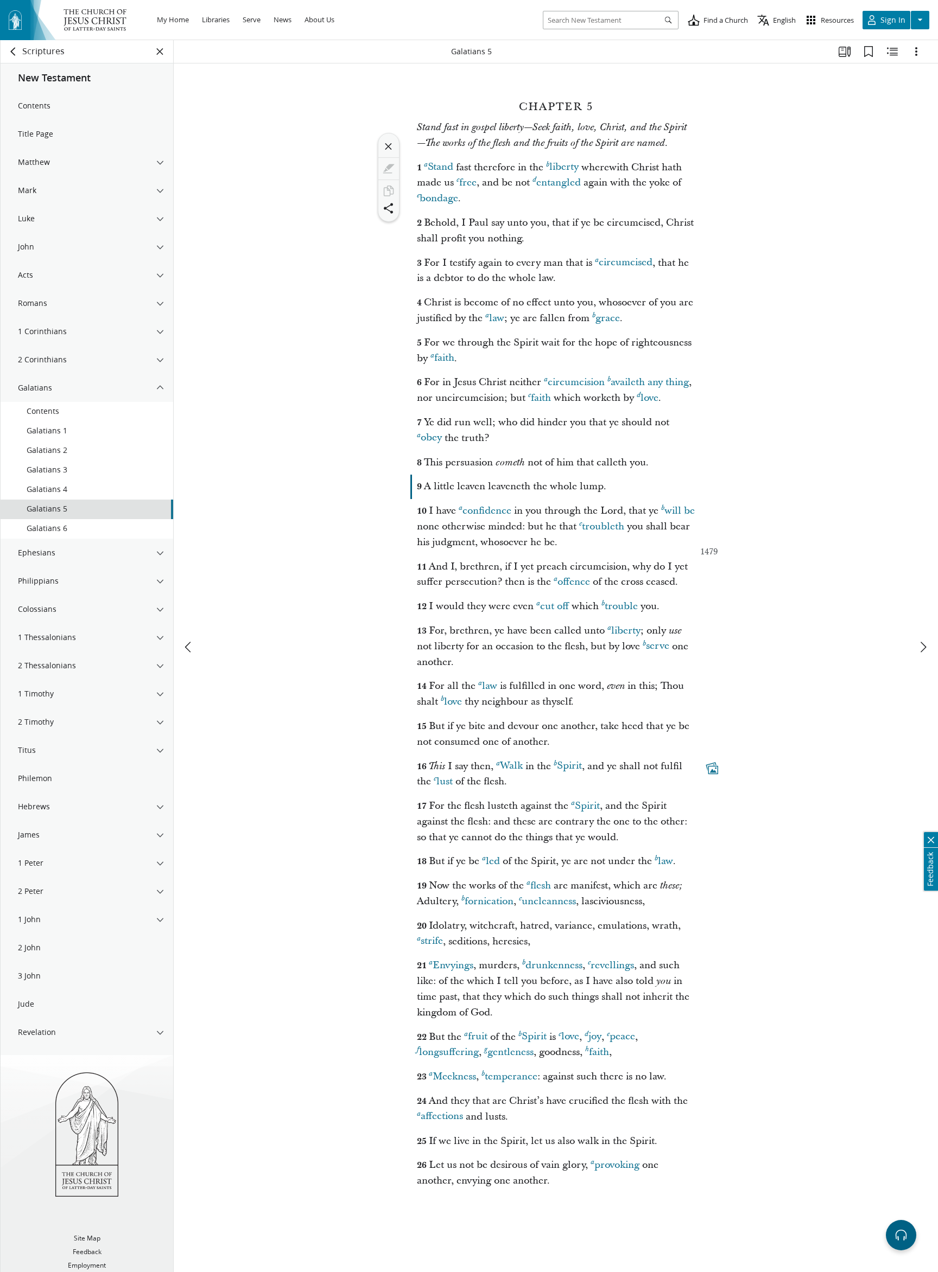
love (649, 398)
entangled (558, 182)
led (493, 861)
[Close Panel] (160, 51)
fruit (477, 1037)
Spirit (569, 766)
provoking (616, 1165)
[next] (923, 647)
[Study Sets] (844, 51)
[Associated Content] (712, 768)
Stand (440, 167)
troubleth (603, 526)
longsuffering (449, 1052)
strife (432, 941)
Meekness (454, 1076)
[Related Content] (892, 51)
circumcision (576, 382)
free (468, 182)
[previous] (189, 647)
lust (444, 781)
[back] (13, 51)
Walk (511, 766)
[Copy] (388, 191)
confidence (486, 510)
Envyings (453, 965)
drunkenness (553, 965)
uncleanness (549, 901)
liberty (564, 167)
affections (442, 1116)
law (496, 318)
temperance (511, 1076)
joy (594, 1037)
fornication (489, 901)
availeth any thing (650, 382)
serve (657, 646)
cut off (554, 606)
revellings (612, 965)
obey (431, 438)
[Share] (388, 208)
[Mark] (388, 168)
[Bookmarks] (868, 51)
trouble (621, 606)
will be (679, 510)
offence (573, 582)
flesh (540, 885)
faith (444, 358)
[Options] (916, 51)
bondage (439, 198)
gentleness (510, 1052)
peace (622, 1037)
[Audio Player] (901, 1235)
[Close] (388, 146)
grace (607, 318)
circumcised (625, 263)
